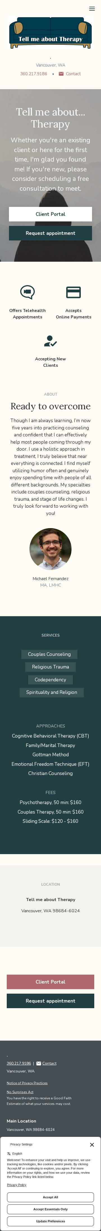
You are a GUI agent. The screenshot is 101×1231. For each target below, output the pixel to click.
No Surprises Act (20, 1092)
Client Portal (50, 214)
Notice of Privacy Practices (27, 1083)
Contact (73, 74)
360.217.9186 (33, 74)
